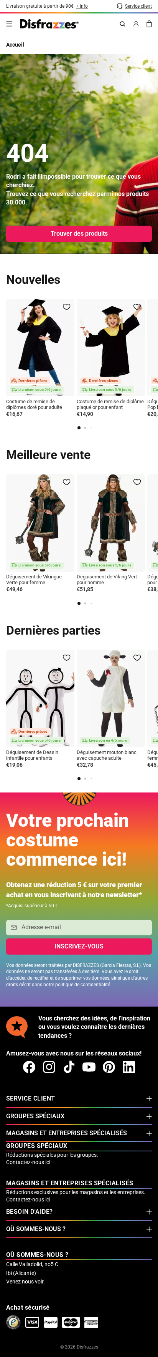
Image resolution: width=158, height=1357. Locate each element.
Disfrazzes (87, 1347)
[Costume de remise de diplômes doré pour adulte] (40, 348)
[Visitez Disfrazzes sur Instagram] (49, 1067)
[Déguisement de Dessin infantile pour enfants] (40, 698)
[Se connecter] (136, 24)
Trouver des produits (79, 233)
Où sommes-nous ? (36, 1229)
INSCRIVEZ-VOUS (79, 946)
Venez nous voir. (25, 1281)
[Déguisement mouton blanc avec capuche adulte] (111, 698)
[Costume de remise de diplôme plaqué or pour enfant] (111, 348)
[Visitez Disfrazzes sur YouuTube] (89, 1067)
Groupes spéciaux (35, 1116)
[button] (79, 427)
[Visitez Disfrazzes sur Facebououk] (29, 1067)
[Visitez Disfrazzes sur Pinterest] (109, 1067)
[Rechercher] (122, 24)
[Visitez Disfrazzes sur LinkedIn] (129, 1067)
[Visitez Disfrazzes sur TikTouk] (69, 1067)
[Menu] (9, 24)
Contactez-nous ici (28, 1162)
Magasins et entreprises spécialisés (66, 1133)
